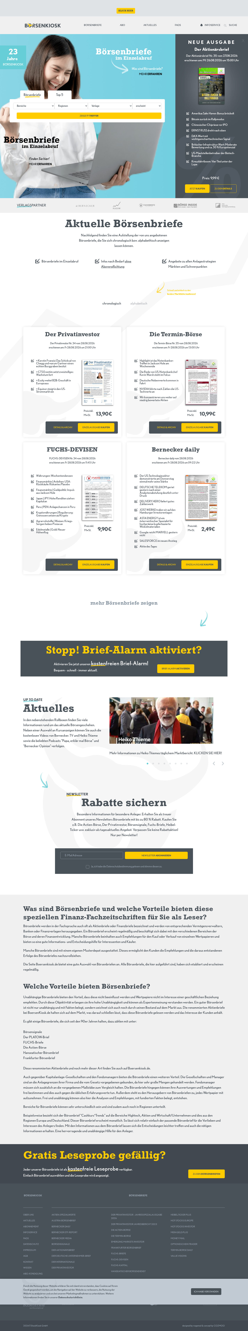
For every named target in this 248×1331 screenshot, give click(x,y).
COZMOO (219, 1325)
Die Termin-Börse (121, 1236)
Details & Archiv (63, 427)
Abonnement (31, 1226)
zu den (223, 188)
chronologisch (111, 303)
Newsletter (156, 855)
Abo (122, 25)
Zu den (206, 1174)
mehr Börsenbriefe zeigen (124, 603)
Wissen (27, 1267)
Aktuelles (149, 25)
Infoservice (212, 25)
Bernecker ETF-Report (64, 1232)
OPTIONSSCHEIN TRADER (184, 1244)
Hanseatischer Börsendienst (128, 1271)
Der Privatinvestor (63, 1267)
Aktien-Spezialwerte (64, 1214)
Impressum (29, 1250)
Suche (233, 25)
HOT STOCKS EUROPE (182, 1220)
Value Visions (179, 1256)
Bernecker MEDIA (62, 1238)
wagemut (197, 1325)
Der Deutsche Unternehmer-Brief (71, 1256)
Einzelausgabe (96, 427)
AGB (25, 1256)
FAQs (178, 25)
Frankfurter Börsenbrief (126, 1247)
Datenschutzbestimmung (119, 866)
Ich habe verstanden (206, 1291)
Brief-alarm (176, 668)
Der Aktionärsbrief (63, 1250)
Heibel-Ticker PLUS (181, 1214)
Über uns (28, 1214)
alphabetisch (138, 303)
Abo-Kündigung (33, 1273)
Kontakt (28, 1261)
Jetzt (197, 188)
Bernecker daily (61, 1226)
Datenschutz (31, 1244)
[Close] (243, 39)
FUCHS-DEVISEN (119, 1259)
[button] (60, 94)
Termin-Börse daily (182, 1250)
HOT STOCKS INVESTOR (183, 1226)
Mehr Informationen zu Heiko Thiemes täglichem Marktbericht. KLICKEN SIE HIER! (165, 753)
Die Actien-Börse (121, 1230)
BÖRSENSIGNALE (61, 1244)
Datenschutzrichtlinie (70, 1297)
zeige (89, 115)
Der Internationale (63, 1261)
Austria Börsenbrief (64, 1220)
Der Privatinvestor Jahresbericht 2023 (134, 1224)
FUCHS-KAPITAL (119, 1265)
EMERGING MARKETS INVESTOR (127, 1241)
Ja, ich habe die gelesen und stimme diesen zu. (126, 866)
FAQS (26, 1238)
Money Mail (178, 1238)
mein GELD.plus (179, 1232)
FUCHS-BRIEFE (118, 1253)
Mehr (150, 74)
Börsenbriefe (93, 24)
